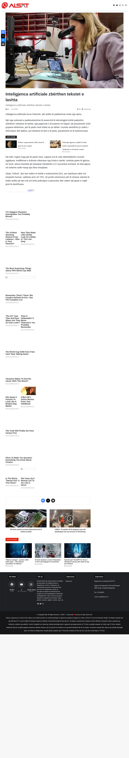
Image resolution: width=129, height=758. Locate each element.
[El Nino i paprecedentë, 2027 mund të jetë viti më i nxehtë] (11, 144)
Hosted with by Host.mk (74, 614)
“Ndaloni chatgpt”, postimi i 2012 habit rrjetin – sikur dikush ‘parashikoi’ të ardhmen (17, 561)
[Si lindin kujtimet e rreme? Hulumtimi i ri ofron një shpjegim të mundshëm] (48, 550)
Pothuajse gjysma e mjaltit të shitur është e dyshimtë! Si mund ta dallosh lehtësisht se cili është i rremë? (75, 146)
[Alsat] (15, 5)
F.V (8, 109)
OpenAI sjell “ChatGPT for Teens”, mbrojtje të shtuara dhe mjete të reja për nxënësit (76, 561)
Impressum (69, 581)
